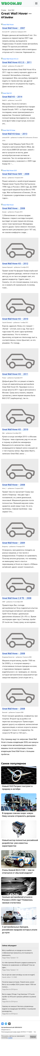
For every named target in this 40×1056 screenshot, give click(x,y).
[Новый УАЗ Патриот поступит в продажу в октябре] (18, 775)
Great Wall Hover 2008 (13, 208)
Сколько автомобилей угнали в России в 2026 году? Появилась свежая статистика (17, 900)
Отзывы (3, 10)
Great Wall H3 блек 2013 (14, 134)
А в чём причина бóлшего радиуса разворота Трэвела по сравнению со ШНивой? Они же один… (19, 965)
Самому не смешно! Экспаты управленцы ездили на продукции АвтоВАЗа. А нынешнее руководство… (19, 1008)
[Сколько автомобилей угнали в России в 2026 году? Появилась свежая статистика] (18, 886)
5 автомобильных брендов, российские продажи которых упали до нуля (19, 930)
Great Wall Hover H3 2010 (15, 319)
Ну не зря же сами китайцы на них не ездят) (18, 975)
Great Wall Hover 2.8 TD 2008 (16, 598)
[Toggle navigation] (36, 3)
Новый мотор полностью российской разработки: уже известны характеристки (20, 843)
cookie (10, 1038)
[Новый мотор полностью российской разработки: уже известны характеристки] (18, 829)
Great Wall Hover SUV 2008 (15, 174)
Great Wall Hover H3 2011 (15, 374)
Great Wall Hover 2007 (13, 28)
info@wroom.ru (5, 1029)
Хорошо (33, 1037)
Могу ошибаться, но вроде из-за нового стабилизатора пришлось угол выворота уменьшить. (17, 952)
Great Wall (11, 10)
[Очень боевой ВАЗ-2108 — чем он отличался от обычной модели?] (18, 859)
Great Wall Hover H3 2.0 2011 (17, 62)
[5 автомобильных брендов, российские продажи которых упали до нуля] (18, 916)
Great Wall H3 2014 (12, 97)
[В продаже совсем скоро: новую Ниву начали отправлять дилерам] (18, 802)
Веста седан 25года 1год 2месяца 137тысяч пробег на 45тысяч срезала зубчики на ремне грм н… (19, 996)
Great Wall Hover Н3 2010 (15, 429)
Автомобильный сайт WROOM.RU (11, 1027)
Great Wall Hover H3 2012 (15, 263)
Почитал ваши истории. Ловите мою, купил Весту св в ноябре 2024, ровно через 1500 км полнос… (19, 984)
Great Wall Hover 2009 (13, 543)
